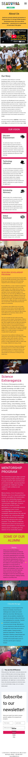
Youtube (14, 732)
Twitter (14, 734)
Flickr (14, 736)
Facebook (14, 730)
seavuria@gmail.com (14, 756)
